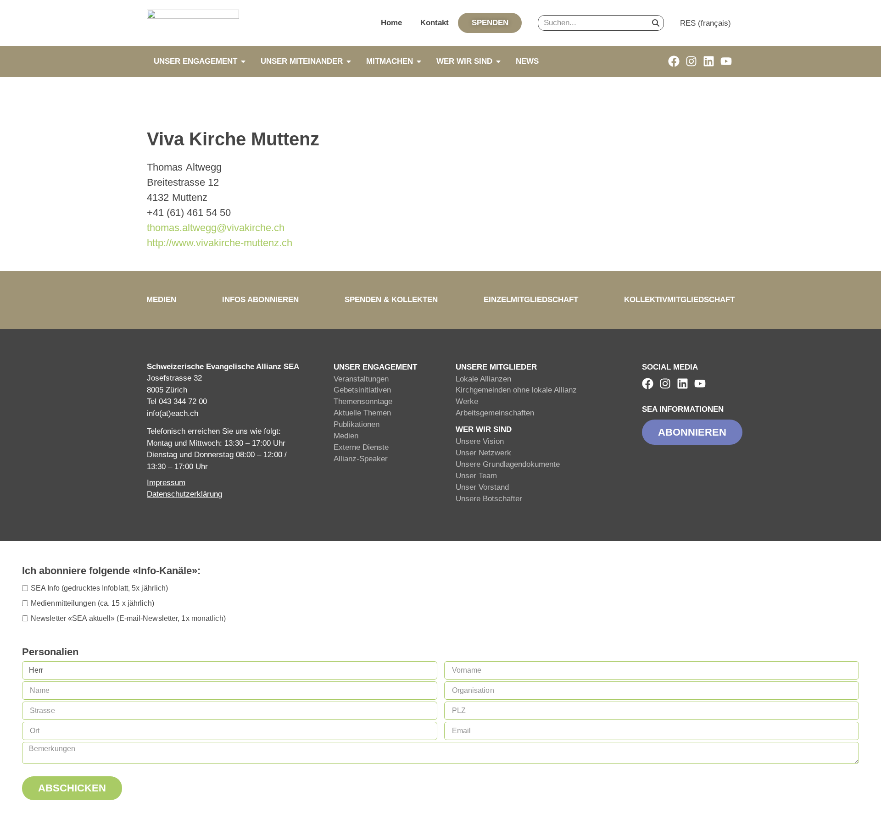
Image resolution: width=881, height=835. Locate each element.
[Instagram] (691, 61)
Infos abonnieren (260, 299)
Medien (161, 299)
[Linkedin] (709, 61)
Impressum (166, 482)
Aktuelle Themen (362, 413)
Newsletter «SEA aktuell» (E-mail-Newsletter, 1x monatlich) (128, 618)
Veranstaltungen (361, 379)
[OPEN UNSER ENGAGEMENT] (243, 61)
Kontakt (434, 22)
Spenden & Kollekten (391, 299)
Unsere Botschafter (489, 498)
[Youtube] (726, 61)
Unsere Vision (480, 441)
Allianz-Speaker (361, 458)
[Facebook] (674, 61)
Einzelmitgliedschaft (531, 299)
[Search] (656, 23)
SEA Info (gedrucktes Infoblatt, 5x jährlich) (99, 588)
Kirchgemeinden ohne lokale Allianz (516, 390)
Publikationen (356, 424)
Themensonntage (363, 401)
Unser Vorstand (482, 487)
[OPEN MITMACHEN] (419, 61)
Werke (467, 401)
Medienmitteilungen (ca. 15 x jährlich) (92, 603)
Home (391, 22)
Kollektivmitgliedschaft (679, 299)
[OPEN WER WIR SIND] (498, 61)
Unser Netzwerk (483, 452)
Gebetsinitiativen (362, 390)
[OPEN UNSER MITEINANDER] (348, 61)
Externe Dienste (361, 447)
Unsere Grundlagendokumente (508, 464)
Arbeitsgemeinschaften (495, 413)
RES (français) (705, 23)
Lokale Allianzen (483, 379)
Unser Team (476, 475)
